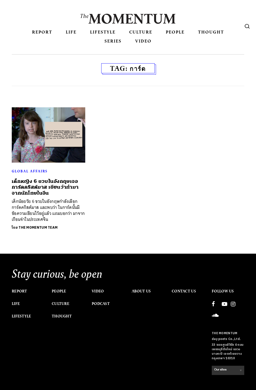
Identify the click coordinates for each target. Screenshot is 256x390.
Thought (211, 32)
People (175, 32)
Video (143, 41)
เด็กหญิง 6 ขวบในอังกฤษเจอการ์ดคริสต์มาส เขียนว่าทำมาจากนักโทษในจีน (45, 187)
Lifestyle (103, 32)
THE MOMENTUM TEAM (38, 227)
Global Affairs (30, 171)
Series (113, 41)
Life (71, 32)
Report (42, 32)
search (247, 26)
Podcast (101, 303)
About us (141, 291)
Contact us (184, 291)
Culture (140, 32)
